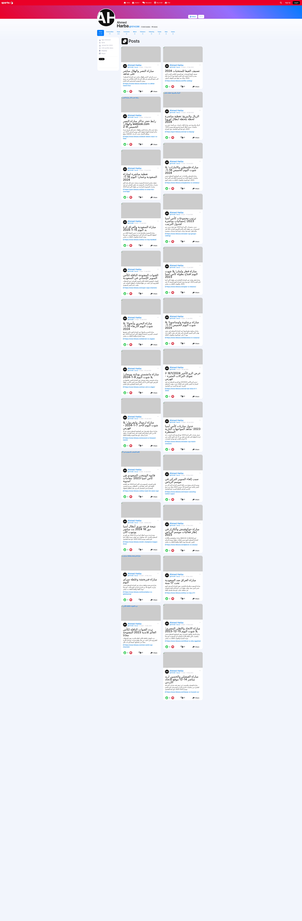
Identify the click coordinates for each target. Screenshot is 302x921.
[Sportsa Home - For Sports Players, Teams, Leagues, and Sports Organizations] (7, 2)
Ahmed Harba (134, 65)
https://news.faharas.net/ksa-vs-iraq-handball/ (140, 239)
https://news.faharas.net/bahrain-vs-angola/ (139, 339)
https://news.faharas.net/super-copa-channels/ (140, 288)
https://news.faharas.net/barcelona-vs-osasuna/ (182, 337)
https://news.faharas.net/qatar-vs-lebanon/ (181, 286)
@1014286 (134, 26)
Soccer (136, 67)
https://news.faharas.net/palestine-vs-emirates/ (182, 183)
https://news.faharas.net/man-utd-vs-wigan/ (139, 387)
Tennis (178, 525)
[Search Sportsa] (281, 2)
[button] (127, 2)
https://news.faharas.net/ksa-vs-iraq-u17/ (180, 593)
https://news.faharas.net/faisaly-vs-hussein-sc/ (182, 692)
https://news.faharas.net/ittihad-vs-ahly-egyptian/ (183, 641)
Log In (296, 3)
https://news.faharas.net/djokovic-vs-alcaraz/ (182, 545)
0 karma (155, 26)
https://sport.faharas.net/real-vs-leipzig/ (180, 132)
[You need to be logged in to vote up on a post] (124, 91)
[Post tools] (158, 64)
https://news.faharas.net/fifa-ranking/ (179, 81)
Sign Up (287, 3)
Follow (193, 16)
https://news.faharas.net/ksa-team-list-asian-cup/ (141, 491)
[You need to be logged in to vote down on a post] (130, 91)
